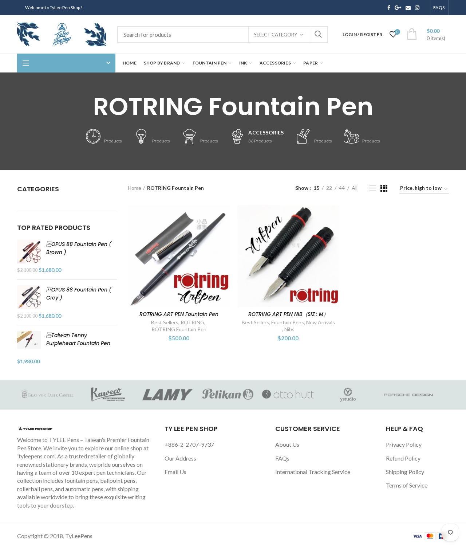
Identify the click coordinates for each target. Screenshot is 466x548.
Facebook (388, 7)
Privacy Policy (404, 444)
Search (318, 34)
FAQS (439, 7)
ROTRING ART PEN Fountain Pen (178, 314)
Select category (275, 35)
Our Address (180, 458)
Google (397, 7)
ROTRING (192, 322)
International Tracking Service (312, 471)
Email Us (175, 471)
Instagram (417, 7)
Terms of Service (406, 485)
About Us (287, 444)
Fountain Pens (287, 322)
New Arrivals (320, 322)
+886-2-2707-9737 (189, 444)
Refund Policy (403, 458)
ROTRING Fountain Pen (178, 329)
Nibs (289, 329)
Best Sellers (164, 322)
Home (134, 188)
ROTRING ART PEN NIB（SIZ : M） (288, 314)
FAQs (282, 458)
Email (408, 7)
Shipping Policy (405, 471)
